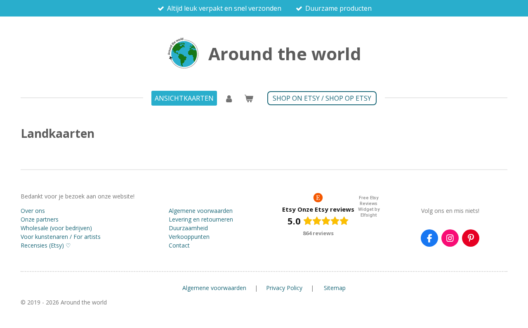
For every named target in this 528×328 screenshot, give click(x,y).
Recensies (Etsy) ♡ (46, 245)
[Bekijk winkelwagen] (249, 98)
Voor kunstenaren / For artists (61, 237)
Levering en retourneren (201, 219)
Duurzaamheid (188, 228)
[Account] (229, 98)
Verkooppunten (189, 237)
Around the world (284, 53)
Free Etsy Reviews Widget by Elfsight (369, 206)
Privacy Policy (284, 288)
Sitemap (335, 288)
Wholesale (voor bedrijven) (56, 228)
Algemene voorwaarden (201, 211)
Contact (179, 245)
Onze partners (40, 219)
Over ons (33, 211)
